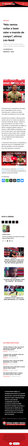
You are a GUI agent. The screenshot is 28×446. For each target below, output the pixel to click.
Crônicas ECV (6, 376)
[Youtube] (17, 222)
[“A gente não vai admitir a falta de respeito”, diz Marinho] (14, 272)
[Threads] (12, 240)
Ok (10, 443)
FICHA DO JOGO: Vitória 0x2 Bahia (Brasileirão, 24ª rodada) (14, 298)
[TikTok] (10, 222)
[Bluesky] (9, 240)
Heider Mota (9, 49)
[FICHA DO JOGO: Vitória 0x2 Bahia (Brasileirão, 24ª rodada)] (14, 290)
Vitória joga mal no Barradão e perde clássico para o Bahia (14, 367)
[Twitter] (13, 222)
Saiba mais (16, 443)
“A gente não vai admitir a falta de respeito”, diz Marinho (14, 280)
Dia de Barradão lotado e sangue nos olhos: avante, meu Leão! (13, 373)
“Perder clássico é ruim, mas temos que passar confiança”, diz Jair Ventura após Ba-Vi (14, 261)
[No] (26, 439)
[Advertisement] (14, 64)
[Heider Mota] (6, 228)
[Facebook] (3, 222)
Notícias (6, 20)
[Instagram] (6, 222)
